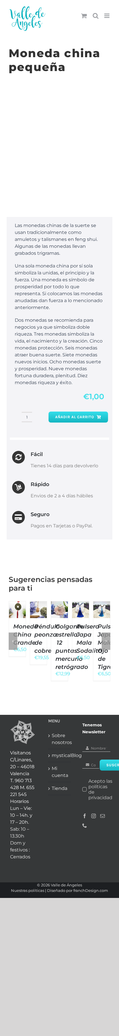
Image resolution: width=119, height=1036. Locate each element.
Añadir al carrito (74, 417)
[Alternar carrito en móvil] (84, 16)
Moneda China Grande (25, 634)
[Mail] (102, 816)
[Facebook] (84, 816)
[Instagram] (93, 816)
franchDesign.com (90, 890)
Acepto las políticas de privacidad (100, 789)
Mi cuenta (60, 772)
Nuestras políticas (27, 890)
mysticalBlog (60, 755)
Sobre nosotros (60, 739)
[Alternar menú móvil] (107, 16)
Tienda (59, 788)
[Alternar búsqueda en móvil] (95, 16)
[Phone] (84, 825)
